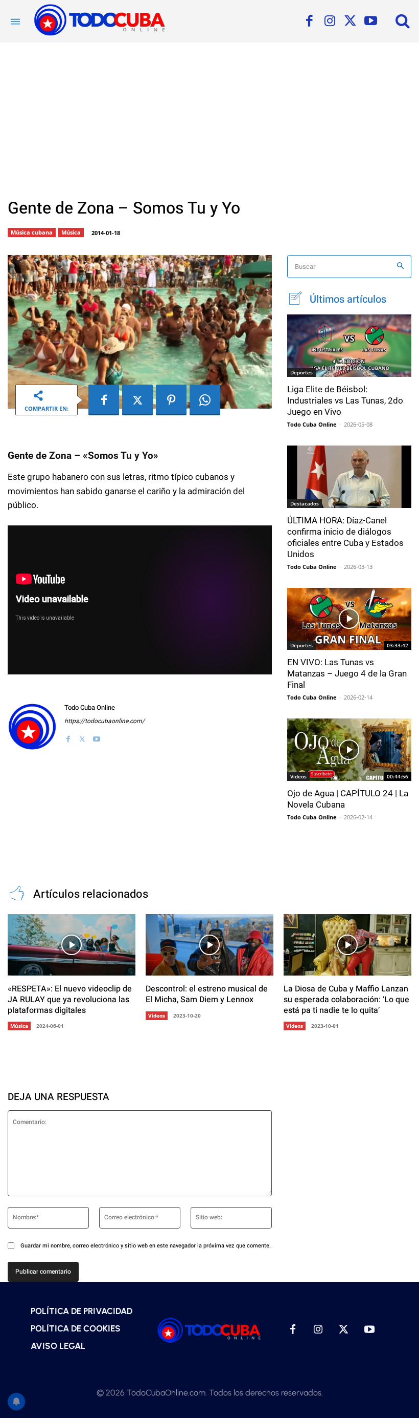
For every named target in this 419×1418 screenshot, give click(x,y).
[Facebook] (309, 21)
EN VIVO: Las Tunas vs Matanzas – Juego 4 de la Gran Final (347, 673)
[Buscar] (400, 266)
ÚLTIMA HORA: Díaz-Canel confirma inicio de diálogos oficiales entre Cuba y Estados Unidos (345, 537)
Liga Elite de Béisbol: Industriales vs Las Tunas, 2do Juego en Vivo (345, 400)
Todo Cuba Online (89, 707)
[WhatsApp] (205, 400)
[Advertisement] (209, 119)
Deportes (301, 372)
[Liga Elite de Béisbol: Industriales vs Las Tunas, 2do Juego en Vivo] (349, 345)
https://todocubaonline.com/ (104, 721)
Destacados (304, 503)
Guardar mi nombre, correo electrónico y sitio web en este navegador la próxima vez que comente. (145, 1245)
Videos (298, 776)
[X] (350, 21)
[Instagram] (329, 21)
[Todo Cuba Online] (32, 726)
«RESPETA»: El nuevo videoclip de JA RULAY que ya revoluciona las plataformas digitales (70, 1000)
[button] (402, 20)
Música (71, 232)
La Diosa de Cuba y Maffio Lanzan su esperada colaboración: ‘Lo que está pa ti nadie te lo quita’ (346, 1000)
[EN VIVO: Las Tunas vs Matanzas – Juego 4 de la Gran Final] (349, 619)
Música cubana (32, 232)
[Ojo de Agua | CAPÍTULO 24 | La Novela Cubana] (349, 749)
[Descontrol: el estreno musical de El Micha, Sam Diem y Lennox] (209, 945)
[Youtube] (370, 21)
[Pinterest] (171, 400)
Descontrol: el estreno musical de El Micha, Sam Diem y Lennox (207, 994)
